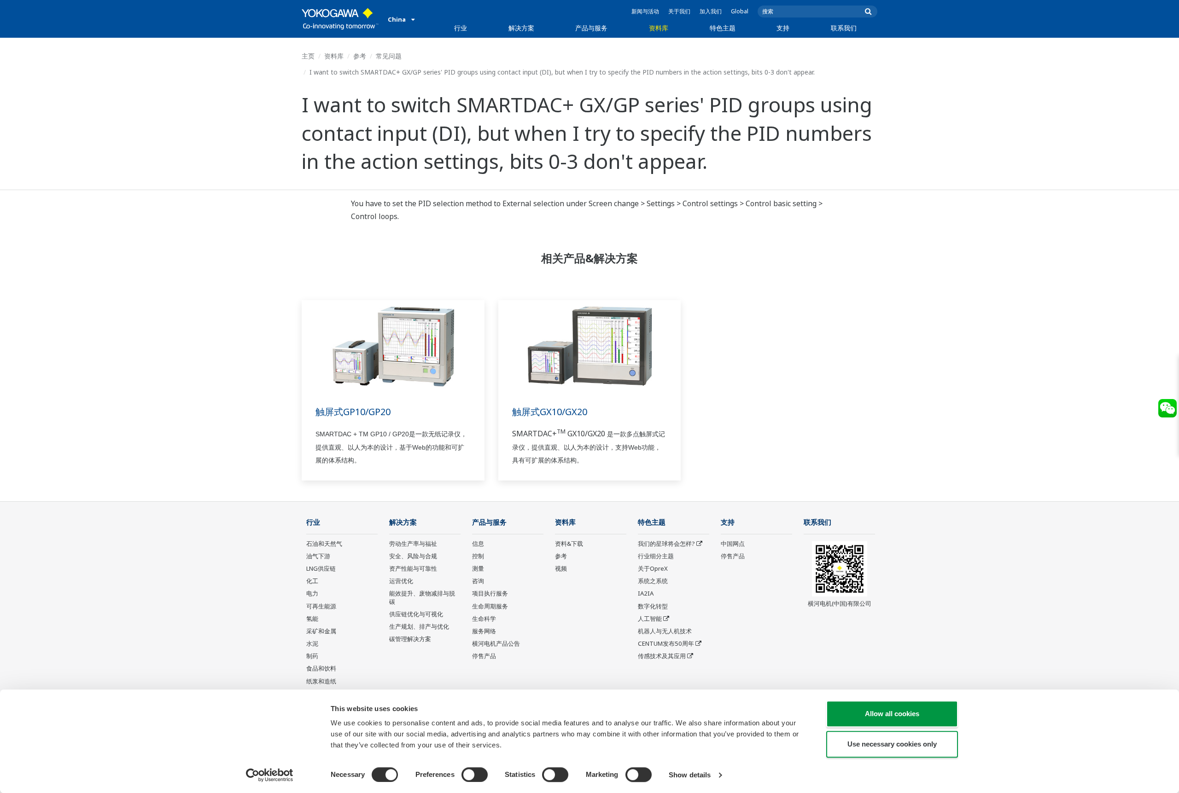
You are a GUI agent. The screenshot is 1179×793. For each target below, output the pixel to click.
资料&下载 (569, 543)
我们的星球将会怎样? (666, 543)
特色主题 (722, 27)
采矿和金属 (321, 631)
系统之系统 (653, 581)
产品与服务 (591, 27)
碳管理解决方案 (410, 639)
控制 (478, 556)
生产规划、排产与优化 (419, 626)
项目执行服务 (490, 593)
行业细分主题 (656, 556)
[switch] (474, 774)
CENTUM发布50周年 (666, 643)
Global (739, 11)
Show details (690, 775)
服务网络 (484, 631)
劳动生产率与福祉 (413, 543)
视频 (561, 568)
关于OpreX (653, 568)
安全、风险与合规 (413, 556)
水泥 (312, 643)
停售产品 (484, 656)
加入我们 (711, 11)
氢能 (312, 618)
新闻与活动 (645, 11)
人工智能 (650, 618)
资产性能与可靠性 (413, 568)
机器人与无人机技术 (665, 631)
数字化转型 (653, 606)
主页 (308, 56)
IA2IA (646, 593)
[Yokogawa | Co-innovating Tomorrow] (340, 19)
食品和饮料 (321, 668)
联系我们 (844, 27)
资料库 (658, 27)
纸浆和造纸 (321, 681)
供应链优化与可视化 (416, 614)
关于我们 (679, 11)
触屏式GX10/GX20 (549, 411)
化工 (312, 581)
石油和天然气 (324, 543)
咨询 (478, 581)
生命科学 (484, 618)
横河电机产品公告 (496, 643)
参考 (359, 56)
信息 (478, 543)
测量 (478, 568)
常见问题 (389, 56)
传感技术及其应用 (662, 656)
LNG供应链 (321, 568)
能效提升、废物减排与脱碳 (422, 597)
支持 (782, 27)
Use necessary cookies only (892, 744)
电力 (312, 593)
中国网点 (733, 543)
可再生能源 (321, 606)
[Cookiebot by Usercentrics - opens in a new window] (269, 775)
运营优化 (401, 581)
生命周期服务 (490, 606)
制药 (312, 656)
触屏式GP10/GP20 (353, 411)
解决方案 (521, 27)
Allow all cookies (892, 714)
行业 (460, 27)
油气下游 (318, 556)
